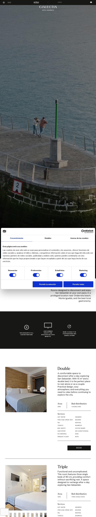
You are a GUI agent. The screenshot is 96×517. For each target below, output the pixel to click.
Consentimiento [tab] (16, 238)
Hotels (36, 2)
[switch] (36, 275)
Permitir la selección (47, 284)
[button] (42, 389)
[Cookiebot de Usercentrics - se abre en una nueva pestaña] (83, 231)
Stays (60, 2)
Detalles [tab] (48, 238)
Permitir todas (78, 284)
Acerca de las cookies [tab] (79, 238)
